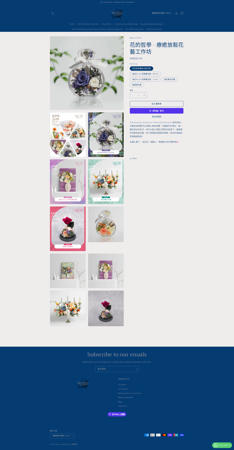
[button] (52, 13)
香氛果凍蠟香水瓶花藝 (141, 68)
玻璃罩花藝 (136, 85)
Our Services (123, 389)
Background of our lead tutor (129, 393)
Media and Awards (125, 398)
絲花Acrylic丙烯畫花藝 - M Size (145, 74)
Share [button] (134, 158)
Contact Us (122, 406)
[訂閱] (136, 369)
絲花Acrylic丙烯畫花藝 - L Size (145, 79)
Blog (120, 402)
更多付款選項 (156, 116)
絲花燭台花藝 (169, 79)
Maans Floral (60, 444)
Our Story (122, 385)
